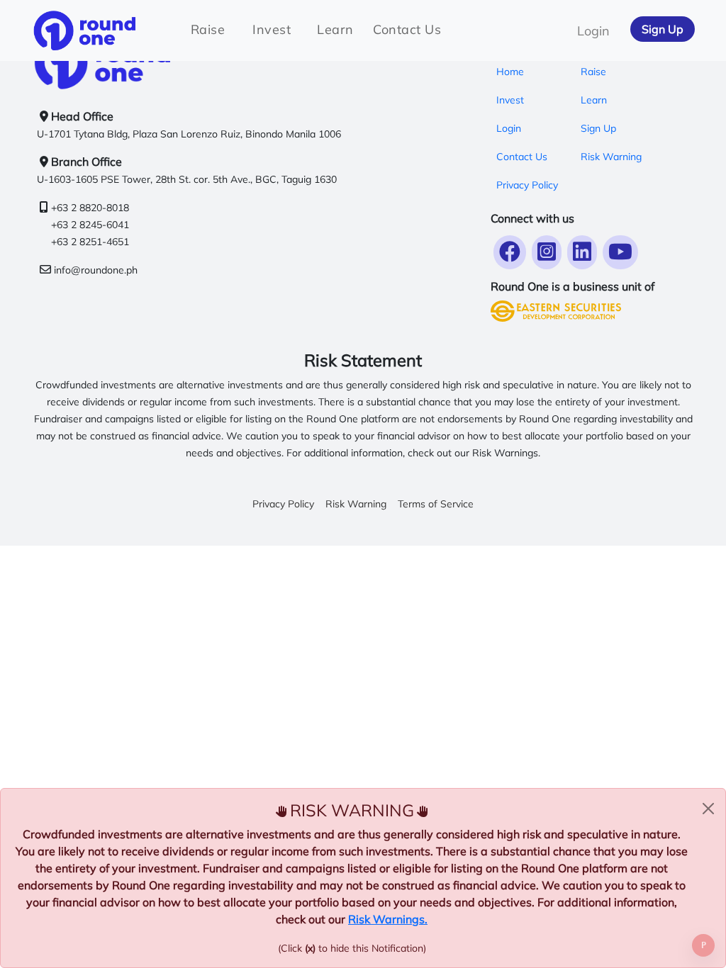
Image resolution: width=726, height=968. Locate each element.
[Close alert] (708, 808)
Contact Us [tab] (407, 29)
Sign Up (662, 29)
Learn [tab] (335, 29)
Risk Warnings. (388, 919)
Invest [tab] (271, 29)
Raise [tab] (208, 29)
